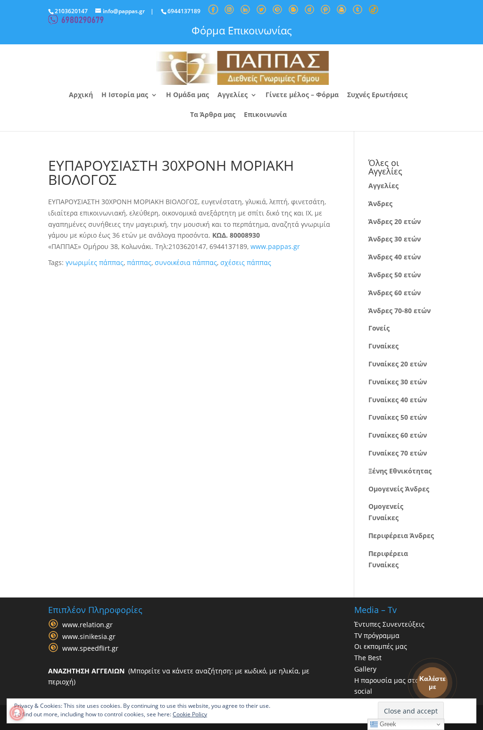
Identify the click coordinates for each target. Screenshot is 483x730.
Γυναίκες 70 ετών (397, 452)
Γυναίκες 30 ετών (397, 381)
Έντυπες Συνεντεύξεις (389, 624)
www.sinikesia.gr (89, 636)
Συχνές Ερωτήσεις (377, 95)
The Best (368, 657)
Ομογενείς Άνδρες (398, 488)
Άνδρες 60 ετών (394, 292)
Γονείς (379, 328)
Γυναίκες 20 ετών (397, 363)
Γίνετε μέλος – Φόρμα (302, 95)
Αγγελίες (232, 95)
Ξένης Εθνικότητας (400, 470)
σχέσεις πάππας (245, 262)
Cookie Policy (190, 714)
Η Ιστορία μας (124, 95)
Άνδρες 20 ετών (394, 221)
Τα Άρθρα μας (212, 115)
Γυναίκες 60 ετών (397, 435)
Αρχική (81, 95)
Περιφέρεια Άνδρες (401, 535)
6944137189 (183, 11)
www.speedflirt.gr (90, 648)
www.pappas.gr (275, 246)
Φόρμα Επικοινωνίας (242, 30)
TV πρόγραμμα (377, 635)
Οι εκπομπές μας (380, 646)
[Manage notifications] (17, 713)
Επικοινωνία (265, 115)
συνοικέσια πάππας (186, 262)
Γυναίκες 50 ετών (397, 417)
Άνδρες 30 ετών (394, 238)
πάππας (139, 262)
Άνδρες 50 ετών (394, 274)
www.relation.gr (87, 624)
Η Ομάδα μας (187, 95)
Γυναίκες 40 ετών (397, 399)
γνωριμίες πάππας (95, 262)
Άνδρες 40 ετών (394, 256)
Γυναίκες (383, 345)
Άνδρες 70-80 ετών (399, 310)
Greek (387, 724)
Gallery (365, 668)
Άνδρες (380, 203)
